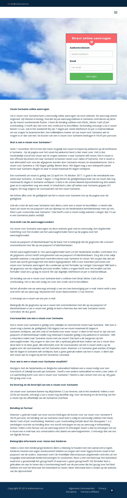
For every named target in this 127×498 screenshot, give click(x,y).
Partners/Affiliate (90, 491)
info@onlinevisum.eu (19, 4)
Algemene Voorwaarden (82, 488)
